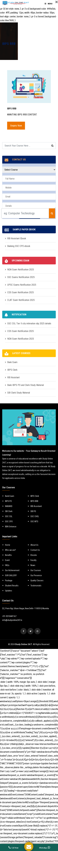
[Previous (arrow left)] (5, 425)
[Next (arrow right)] (53, 425)
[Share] (48, 3)
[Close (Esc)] (41, 3)
